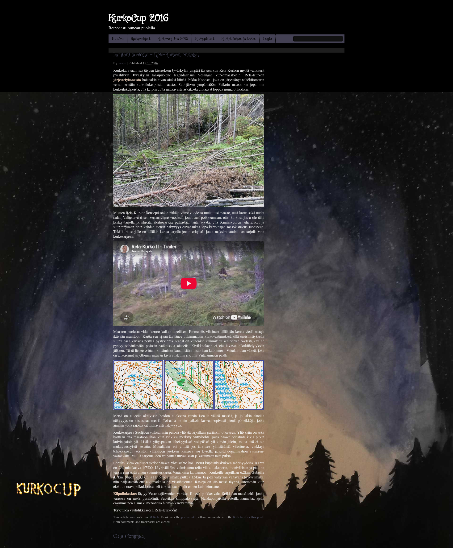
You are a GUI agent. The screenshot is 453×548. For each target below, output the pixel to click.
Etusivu (118, 38)
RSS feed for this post (248, 517)
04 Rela (154, 517)
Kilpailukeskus (125, 493)
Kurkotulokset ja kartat (239, 38)
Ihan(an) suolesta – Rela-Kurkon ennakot (156, 54)
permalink (188, 517)
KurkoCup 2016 (138, 18)
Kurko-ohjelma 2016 (173, 38)
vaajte (122, 63)
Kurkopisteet (204, 38)
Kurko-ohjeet (140, 38)
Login (267, 38)
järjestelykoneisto (127, 79)
